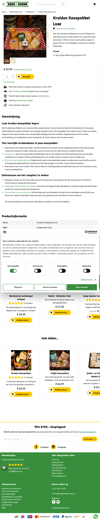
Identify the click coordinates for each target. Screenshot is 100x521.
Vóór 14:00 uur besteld (18, 91)
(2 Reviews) (28, 303)
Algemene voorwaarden (11, 488)
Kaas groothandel (59, 468)
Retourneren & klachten (11, 499)
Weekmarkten (57, 462)
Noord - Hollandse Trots (59, 296)
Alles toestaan (82, 287)
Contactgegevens (59, 476)
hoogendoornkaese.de (60, 508)
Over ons (55, 459)
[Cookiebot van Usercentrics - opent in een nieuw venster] (86, 232)
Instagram (62, 447)
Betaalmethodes (8, 494)
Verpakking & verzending (12, 497)
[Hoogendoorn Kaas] (17, 4)
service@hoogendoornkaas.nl (63, 493)
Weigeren (18, 287)
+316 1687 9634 (59, 488)
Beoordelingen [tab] (8, 455)
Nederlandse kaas (16, 12)
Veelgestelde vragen (10, 502)
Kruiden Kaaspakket (21, 373)
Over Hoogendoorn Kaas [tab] (63, 455)
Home (4, 12)
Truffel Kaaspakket (59, 373)
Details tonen (86, 280)
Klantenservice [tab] (9, 484)
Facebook (44, 447)
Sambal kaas (10, 154)
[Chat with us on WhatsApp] (95, 517)
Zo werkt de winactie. (87, 432)
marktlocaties (43, 96)
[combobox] (50, 4)
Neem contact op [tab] (60, 484)
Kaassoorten (57, 470)
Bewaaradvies (57, 473)
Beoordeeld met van (19, 469)
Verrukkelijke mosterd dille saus (18, 192)
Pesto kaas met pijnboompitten (17, 160)
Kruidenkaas (29, 12)
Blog (3, 508)
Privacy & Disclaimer (10, 491)
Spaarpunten (7, 505)
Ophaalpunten (57, 465)
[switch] (37, 271)
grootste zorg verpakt (24, 100)
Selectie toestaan (50, 287)
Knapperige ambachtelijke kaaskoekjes (20, 186)
